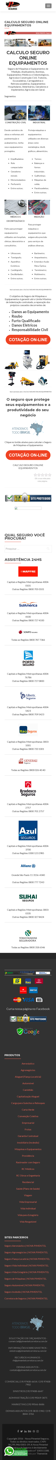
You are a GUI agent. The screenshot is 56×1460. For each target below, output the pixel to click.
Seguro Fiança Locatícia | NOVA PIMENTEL (27, 1258)
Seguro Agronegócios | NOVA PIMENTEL (26, 1252)
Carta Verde (28, 1109)
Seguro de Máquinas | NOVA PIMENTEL (25, 1278)
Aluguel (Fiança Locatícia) (28, 1076)
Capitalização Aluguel (28, 1096)
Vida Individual (28, 1208)
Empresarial (28, 1122)
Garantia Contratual (28, 1135)
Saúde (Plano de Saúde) (28, 1188)
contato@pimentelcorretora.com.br (28, 1370)
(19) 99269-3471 (38, 1397)
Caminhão (28, 1089)
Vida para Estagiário (28, 1215)
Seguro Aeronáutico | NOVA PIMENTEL (25, 1245)
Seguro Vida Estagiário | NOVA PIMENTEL (26, 1272)
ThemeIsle (42, 1453)
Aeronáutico (28, 1063)
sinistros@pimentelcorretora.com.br (28, 1350)
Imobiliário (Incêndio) (28, 1142)
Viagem (28, 1195)
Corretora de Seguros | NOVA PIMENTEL (26, 1298)
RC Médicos (28, 1168)
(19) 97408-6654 (28, 1381)
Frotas (28, 1129)
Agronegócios (28, 1070)
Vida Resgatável (28, 1221)
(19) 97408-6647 (34, 1391)
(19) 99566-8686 (35, 1404)
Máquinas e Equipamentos (28, 1149)
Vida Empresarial (28, 1201)
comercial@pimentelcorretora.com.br (28, 1341)
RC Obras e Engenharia (28, 1175)
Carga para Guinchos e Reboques (28, 1103)
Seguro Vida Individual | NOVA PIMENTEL (26, 1265)
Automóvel (28, 1083)
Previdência (28, 1155)
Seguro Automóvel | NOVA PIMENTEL (24, 1285)
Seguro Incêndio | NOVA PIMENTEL (23, 1291)
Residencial (28, 1182)
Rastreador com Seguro (28, 1162)
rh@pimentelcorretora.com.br (28, 1360)
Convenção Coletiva (28, 1116)
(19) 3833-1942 (36, 1410)
